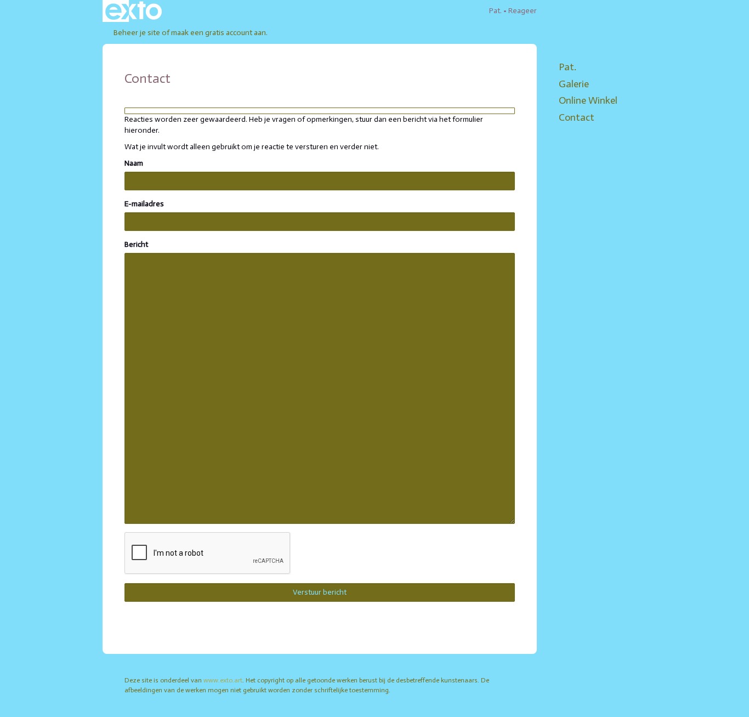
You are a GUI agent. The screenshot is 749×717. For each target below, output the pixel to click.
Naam (133, 163)
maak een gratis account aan (218, 32)
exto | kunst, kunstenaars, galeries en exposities (133, 11)
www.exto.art (222, 680)
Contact (576, 117)
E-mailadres (144, 203)
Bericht (136, 244)
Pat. (495, 10)
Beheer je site (137, 32)
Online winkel (588, 100)
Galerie (574, 84)
